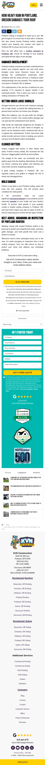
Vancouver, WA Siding (22, 649)
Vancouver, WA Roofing (22, 615)
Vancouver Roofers (22, 611)
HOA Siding (22, 675)
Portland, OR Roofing (22, 602)
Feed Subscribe (23, 311)
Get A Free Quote (22, 372)
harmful (13, 201)
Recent (8, 473)
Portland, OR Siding (22, 640)
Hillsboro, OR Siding (22, 636)
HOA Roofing (22, 670)
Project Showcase (23, 718)
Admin (6, 27)
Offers (22, 713)
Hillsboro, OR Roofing (22, 593)
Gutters (22, 679)
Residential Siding (22, 621)
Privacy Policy (18, 753)
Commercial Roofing (22, 661)
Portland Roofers (22, 597)
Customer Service (22, 709)
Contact (23, 705)
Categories (22, 473)
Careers (22, 700)
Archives (36, 473)
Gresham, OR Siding (23, 632)
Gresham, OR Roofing (22, 588)
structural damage (17, 199)
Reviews (22, 722)
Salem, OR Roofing (22, 606)
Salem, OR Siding (22, 645)
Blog (22, 696)
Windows (22, 684)
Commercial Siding (22, 666)
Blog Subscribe (22, 282)
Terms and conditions (28, 303)
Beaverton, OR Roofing (23, 584)
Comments (22, 318)
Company (22, 690)
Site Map (28, 753)
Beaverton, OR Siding (22, 627)
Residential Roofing (22, 578)
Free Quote (23, 762)
